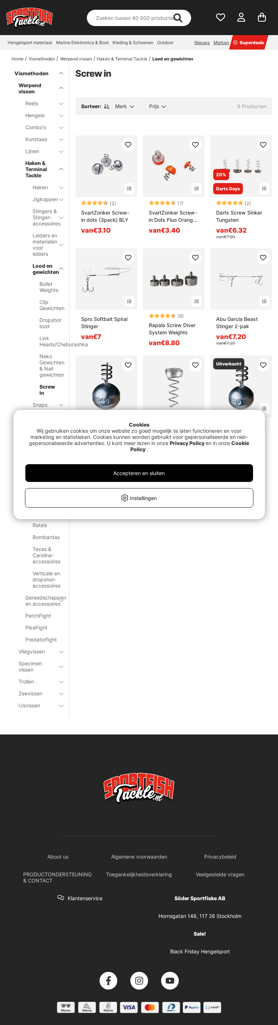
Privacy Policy (187, 443)
